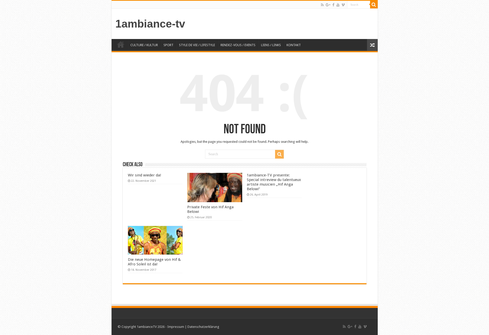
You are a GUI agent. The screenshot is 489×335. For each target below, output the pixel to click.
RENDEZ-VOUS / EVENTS (238, 45)
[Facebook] (333, 5)
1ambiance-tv (150, 24)
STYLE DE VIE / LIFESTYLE (197, 45)
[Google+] (328, 5)
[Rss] (322, 5)
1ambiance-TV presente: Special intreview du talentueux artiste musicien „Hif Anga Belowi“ (274, 182)
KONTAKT (294, 45)
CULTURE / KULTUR (144, 45)
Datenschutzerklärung (203, 327)
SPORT (168, 45)
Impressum (175, 327)
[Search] (374, 4)
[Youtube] (338, 5)
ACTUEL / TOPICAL (120, 44)
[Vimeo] (343, 5)
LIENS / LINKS (271, 45)
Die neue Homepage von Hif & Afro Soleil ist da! (154, 261)
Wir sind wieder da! (144, 175)
